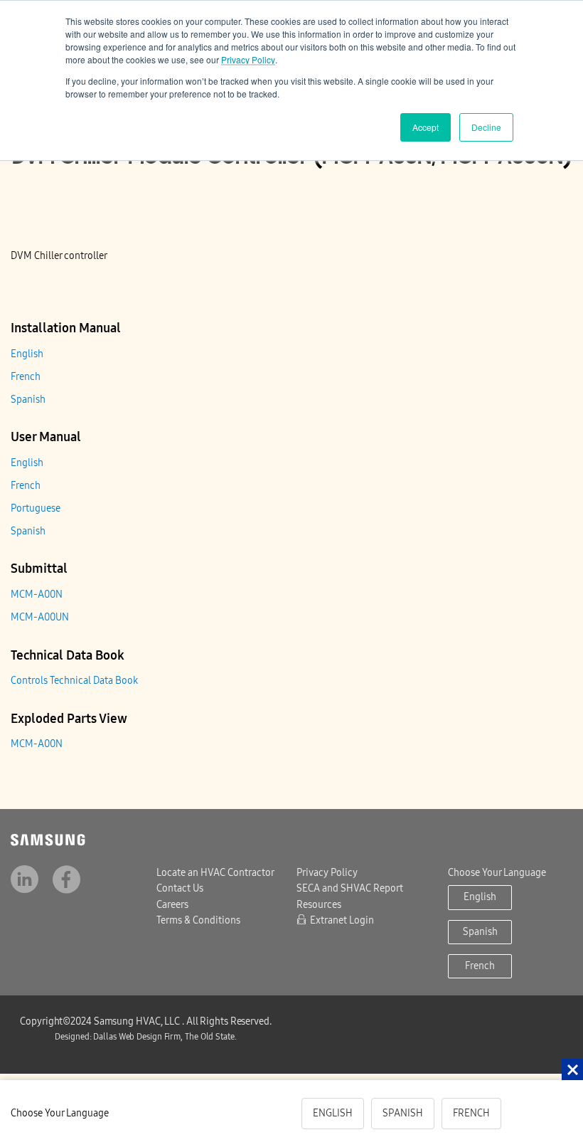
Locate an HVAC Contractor (215, 873)
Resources (318, 905)
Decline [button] (486, 127)
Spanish (28, 399)
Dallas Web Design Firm (140, 1037)
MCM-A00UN (40, 617)
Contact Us (179, 888)
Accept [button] (425, 127)
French (26, 377)
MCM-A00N (37, 594)
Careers (172, 905)
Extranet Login (342, 920)
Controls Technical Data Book (74, 681)
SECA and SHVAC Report (349, 888)
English (27, 354)
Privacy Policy (248, 59)
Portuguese (35, 508)
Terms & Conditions (198, 920)
